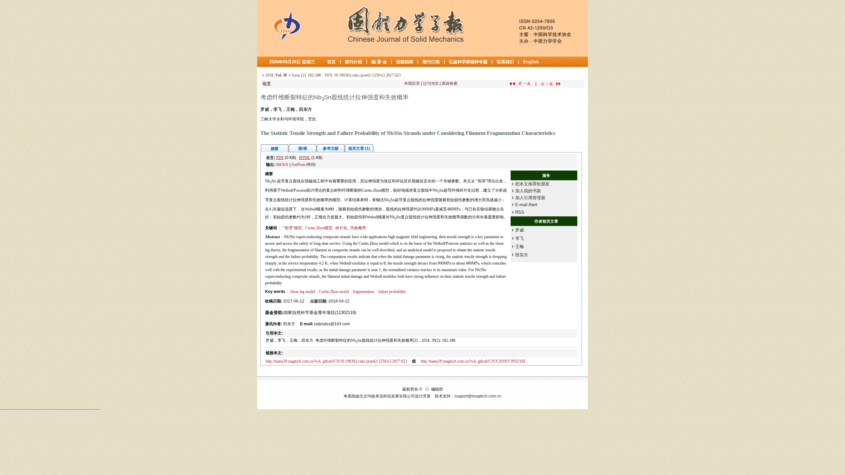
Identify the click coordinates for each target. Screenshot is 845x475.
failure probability (392, 291)
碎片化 (341, 228)
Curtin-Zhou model (334, 291)
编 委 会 (379, 61)
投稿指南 (404, 61)
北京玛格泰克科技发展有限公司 (387, 396)
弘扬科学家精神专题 (468, 61)
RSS (519, 212)
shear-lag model (302, 291)
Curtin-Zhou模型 (318, 228)
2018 (269, 75)
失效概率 (358, 228)
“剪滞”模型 (292, 228)
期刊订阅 (431, 61)
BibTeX (282, 164)
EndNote (298, 164)
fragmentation (363, 291)
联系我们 (505, 61)
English (531, 61)
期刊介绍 (353, 61)
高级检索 (449, 83)
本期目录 (412, 83)
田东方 (521, 254)
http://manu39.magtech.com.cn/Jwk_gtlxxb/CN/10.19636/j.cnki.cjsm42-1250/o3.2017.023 (336, 361)
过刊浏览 (431, 83)
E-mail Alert (526, 204)
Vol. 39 (281, 75)
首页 (331, 61)
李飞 (519, 238)
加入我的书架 (528, 190)
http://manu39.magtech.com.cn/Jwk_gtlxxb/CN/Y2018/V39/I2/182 (473, 361)
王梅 (519, 246)
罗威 (519, 230)
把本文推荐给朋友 (532, 183)
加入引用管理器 (530, 197)
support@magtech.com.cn (478, 396)
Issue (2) (299, 75)
